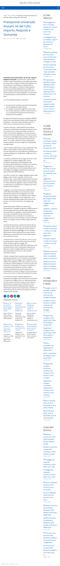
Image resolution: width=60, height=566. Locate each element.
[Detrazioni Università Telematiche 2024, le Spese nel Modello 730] (20, 307)
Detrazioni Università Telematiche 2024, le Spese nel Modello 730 (20, 316)
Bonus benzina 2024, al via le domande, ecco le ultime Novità (49, 414)
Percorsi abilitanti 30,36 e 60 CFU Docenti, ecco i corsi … (49, 496)
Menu (3, 8)
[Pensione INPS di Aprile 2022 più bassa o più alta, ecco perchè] (32, 327)
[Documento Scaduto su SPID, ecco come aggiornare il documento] (9, 328)
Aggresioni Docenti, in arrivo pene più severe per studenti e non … (49, 183)
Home (5, 15)
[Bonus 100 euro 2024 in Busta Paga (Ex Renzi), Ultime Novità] (9, 307)
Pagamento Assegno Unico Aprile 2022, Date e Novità (20, 335)
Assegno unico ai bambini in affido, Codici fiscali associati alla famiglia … (49, 305)
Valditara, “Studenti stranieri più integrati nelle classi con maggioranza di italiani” (50, 214)
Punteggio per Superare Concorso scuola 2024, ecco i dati (49, 473)
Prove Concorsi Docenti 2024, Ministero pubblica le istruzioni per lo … (50, 550)
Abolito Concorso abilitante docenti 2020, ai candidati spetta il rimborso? (50, 265)
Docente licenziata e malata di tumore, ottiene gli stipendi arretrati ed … (50, 156)
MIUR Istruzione (30, 3)
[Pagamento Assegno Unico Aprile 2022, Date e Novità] (20, 327)
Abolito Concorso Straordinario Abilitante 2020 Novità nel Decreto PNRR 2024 (50, 522)
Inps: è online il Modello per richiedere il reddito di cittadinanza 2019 (32, 316)
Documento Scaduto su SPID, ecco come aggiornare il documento (8, 338)
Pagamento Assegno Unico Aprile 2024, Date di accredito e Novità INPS (49, 333)
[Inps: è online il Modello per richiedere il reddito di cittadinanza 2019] (32, 307)
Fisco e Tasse (12, 15)
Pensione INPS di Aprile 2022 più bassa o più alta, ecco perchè (32, 335)
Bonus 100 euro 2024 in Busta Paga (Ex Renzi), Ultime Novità (8, 315)
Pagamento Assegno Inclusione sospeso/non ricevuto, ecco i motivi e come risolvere (48, 388)
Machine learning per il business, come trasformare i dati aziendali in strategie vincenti (50, 69)
